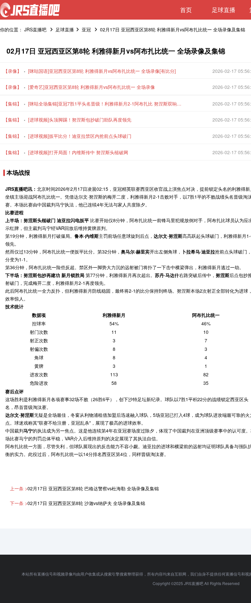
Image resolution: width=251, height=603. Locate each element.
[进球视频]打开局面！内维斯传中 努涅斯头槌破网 (78, 152)
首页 (186, 9)
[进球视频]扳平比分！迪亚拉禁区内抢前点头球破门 (79, 136)
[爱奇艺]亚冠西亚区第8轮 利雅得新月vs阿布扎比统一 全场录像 (91, 87)
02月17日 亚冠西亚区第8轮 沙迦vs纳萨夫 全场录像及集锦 (86, 503)
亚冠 (86, 29)
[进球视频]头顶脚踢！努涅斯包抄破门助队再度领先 (79, 119)
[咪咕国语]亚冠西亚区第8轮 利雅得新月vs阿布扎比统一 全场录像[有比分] (102, 71)
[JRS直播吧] (30, 10)
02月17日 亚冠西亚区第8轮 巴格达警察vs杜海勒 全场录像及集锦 (93, 488)
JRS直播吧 (35, 29)
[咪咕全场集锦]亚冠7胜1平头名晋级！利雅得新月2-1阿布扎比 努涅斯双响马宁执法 (106, 103)
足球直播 (223, 9)
